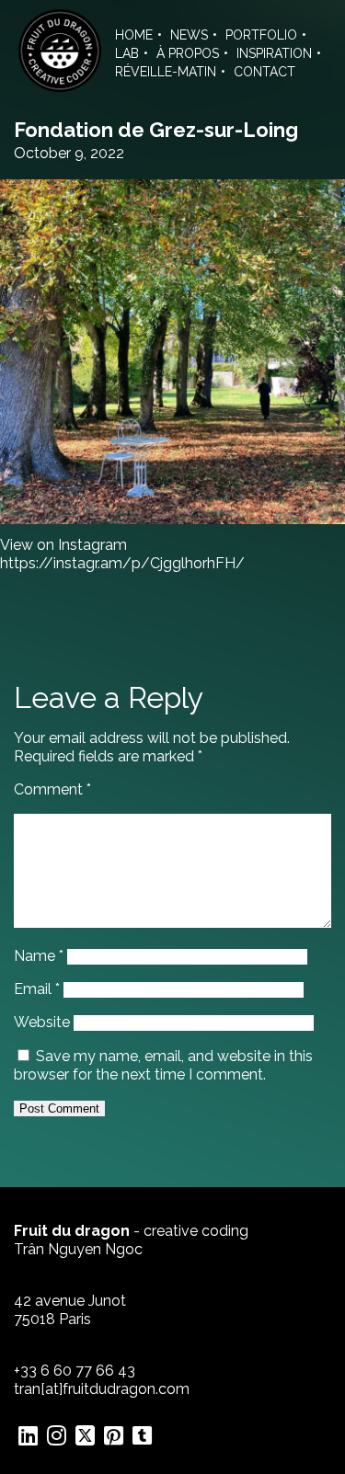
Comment (52, 789)
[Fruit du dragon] (59, 87)
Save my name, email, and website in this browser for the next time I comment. (163, 1065)
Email (37, 989)
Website (42, 1022)
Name (38, 956)
